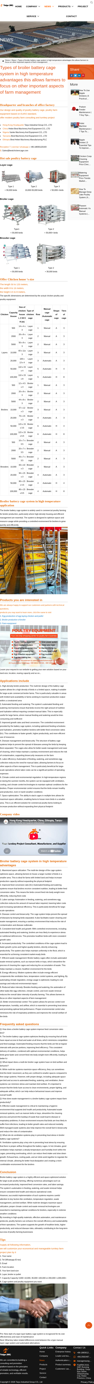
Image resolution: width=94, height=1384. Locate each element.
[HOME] (6, 5)
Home (7, 60)
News (14, 60)
